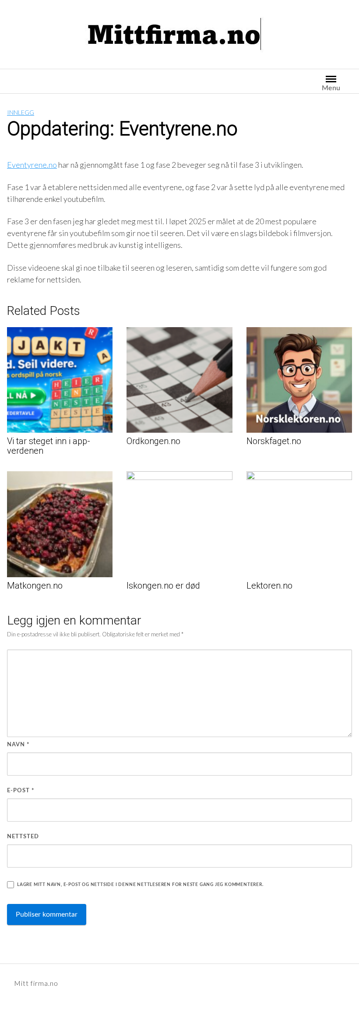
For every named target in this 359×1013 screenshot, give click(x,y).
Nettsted (23, 837)
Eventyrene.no (32, 164)
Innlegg (20, 112)
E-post (21, 791)
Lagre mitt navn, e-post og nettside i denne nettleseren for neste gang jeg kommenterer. (140, 884)
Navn (18, 745)
